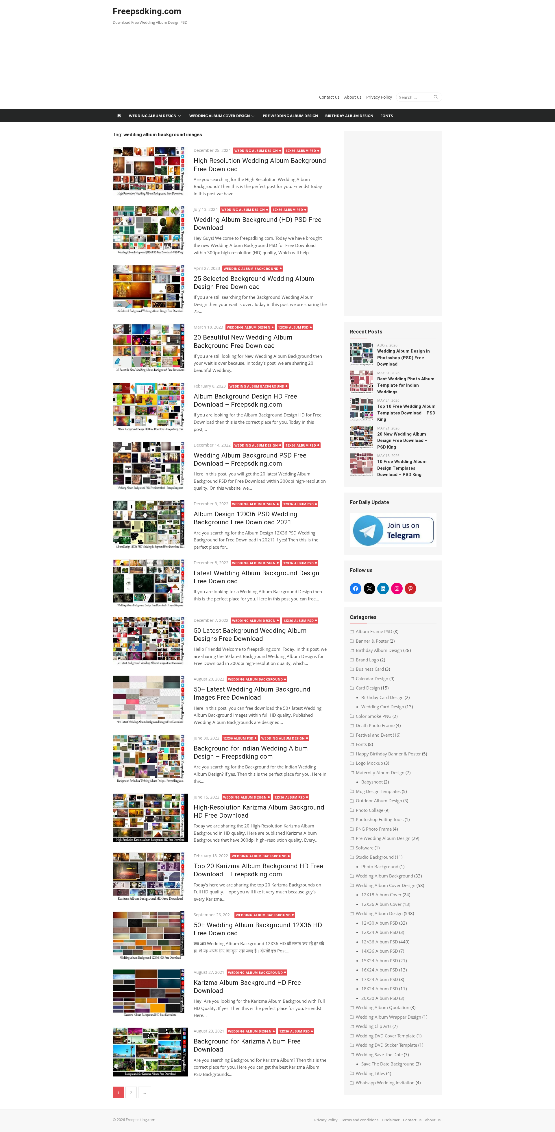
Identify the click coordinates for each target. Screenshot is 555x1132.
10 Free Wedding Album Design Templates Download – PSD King (402, 468)
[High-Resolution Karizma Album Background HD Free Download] (150, 818)
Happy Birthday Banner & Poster (388, 754)
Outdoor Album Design (379, 800)
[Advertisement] (333, 43)
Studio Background (375, 857)
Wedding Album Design (153, 115)
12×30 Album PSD (379, 923)
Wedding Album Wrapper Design (388, 1017)
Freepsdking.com (147, 11)
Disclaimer (390, 1119)
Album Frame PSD (374, 631)
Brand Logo (367, 660)
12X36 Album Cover (381, 904)
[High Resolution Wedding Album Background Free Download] (150, 171)
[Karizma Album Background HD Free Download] (150, 993)
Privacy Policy (379, 97)
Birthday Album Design (349, 115)
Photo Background (379, 866)
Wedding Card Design (382, 706)
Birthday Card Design (382, 697)
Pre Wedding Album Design (290, 115)
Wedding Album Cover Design (219, 115)
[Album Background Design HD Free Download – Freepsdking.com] (150, 407)
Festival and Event (374, 735)
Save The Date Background (388, 1064)
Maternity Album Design (380, 772)
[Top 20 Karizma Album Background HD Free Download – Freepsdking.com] (150, 876)
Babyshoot (372, 782)
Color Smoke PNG (373, 716)
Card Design (368, 688)
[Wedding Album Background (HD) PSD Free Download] (150, 230)
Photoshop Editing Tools (380, 819)
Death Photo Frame (375, 725)
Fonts (386, 115)
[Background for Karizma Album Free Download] (150, 1052)
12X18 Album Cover (381, 894)
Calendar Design (372, 678)
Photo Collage (369, 810)
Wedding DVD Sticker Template (386, 1045)
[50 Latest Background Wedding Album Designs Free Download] (150, 641)
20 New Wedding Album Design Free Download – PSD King (402, 441)
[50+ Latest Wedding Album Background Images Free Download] (150, 700)
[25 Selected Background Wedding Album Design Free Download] (150, 289)
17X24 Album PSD (379, 979)
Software (364, 848)
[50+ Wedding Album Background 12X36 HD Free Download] (150, 935)
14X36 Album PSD (379, 951)
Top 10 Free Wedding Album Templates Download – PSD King (406, 413)
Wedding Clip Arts (373, 1026)
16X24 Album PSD (379, 970)
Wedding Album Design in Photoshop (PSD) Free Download (403, 358)
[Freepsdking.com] (119, 115)
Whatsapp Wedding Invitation (385, 1082)
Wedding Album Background (251, 268)
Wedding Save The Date (379, 1054)
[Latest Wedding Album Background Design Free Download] (150, 583)
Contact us (329, 97)
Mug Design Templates (378, 791)
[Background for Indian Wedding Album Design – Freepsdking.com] (150, 759)
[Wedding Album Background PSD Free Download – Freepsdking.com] (150, 466)
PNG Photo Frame (374, 829)
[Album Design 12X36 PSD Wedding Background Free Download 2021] (150, 524)
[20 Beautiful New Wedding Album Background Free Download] (150, 348)
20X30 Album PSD (379, 998)
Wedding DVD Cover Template (385, 1036)
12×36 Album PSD (379, 942)
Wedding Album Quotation (382, 1007)
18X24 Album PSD (379, 988)
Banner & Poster (372, 641)
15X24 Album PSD (379, 960)
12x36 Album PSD (301, 150)
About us (353, 97)
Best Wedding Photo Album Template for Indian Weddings (405, 385)
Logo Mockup (369, 763)
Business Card (370, 669)
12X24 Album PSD (379, 932)
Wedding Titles (370, 1073)
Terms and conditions (359, 1119)
